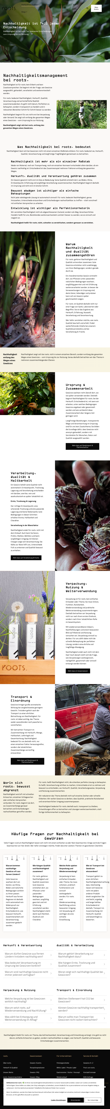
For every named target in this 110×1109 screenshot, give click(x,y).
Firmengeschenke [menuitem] (63, 1062)
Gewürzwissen (62, 4)
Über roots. (47, 4)
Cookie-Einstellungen (58, 1100)
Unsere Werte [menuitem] (8, 1072)
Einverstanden (75, 1100)
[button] (106, 8)
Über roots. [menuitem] (7, 1062)
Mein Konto (96, 8)
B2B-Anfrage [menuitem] (88, 1077)
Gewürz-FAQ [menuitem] (34, 1072)
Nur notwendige (93, 1100)
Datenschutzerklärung (72, 1088)
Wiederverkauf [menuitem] (62, 1077)
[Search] (87, 8)
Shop (23, 12)
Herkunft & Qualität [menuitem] (10, 1067)
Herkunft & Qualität (29, 4)
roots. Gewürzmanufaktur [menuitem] (12, 1077)
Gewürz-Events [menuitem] (35, 1062)
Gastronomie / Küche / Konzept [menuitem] (68, 1072)
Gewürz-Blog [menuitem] (35, 1077)
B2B (74, 4)
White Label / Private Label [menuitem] (66, 1067)
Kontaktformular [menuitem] (89, 1072)
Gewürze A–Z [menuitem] (88, 1062)
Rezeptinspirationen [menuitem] (37, 1067)
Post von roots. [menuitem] (89, 1067)
